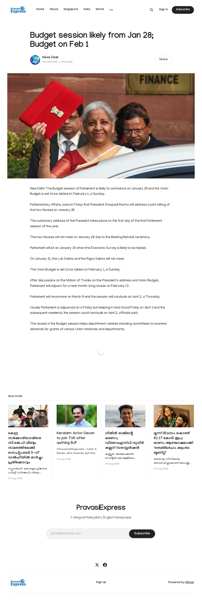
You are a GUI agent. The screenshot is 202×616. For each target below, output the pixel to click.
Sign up (101, 582)
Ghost (189, 583)
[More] (111, 10)
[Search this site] (151, 10)
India (87, 9)
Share (163, 60)
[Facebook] (105, 565)
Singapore (71, 9)
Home (40, 9)
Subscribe (183, 10)
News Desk (50, 58)
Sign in (163, 10)
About (54, 9)
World (100, 9)
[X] (97, 565)
